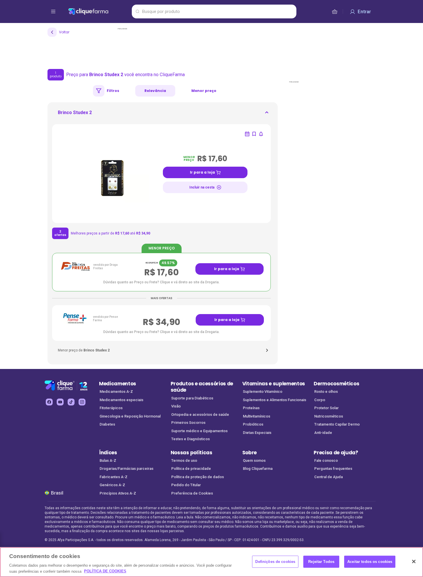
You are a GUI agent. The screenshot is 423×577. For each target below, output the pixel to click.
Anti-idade (323, 432)
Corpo (319, 400)
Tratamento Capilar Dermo (337, 424)
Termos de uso (184, 460)
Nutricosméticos (328, 416)
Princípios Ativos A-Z (118, 493)
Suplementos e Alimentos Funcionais (274, 400)
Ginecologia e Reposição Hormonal (130, 416)
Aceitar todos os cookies (369, 561)
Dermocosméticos (336, 383)
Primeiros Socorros (188, 422)
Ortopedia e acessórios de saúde (200, 414)
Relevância (155, 90)
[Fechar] (413, 561)
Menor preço (203, 90)
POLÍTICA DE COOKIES (105, 571)
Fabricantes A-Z (113, 477)
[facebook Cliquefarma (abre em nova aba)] (49, 402)
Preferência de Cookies (192, 493)
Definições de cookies (275, 561)
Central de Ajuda (328, 477)
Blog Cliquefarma (258, 468)
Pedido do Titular (186, 485)
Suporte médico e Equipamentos (199, 431)
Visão (176, 406)
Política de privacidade (191, 468)
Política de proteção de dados (197, 477)
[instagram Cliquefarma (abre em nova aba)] (82, 402)
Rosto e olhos (326, 391)
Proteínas (251, 408)
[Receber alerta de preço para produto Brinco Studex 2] (261, 134)
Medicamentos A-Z (116, 391)
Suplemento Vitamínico (262, 391)
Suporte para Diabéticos (192, 398)
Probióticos (253, 424)
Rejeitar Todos (321, 561)
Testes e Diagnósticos (190, 439)
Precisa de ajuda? (336, 452)
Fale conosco (326, 460)
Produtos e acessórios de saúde (202, 386)
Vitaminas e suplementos (273, 383)
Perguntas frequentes (333, 468)
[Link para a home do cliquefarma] (98, 11)
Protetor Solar (326, 408)
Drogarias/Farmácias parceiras (126, 468)
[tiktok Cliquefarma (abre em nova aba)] (71, 402)
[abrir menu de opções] (53, 11)
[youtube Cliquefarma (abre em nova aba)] (60, 402)
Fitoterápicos (111, 408)
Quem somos (254, 460)
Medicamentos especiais (121, 400)
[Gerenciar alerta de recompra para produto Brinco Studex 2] (247, 134)
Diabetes (107, 424)
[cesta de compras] (334, 11)
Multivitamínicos (256, 416)
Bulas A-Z (108, 460)
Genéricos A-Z (112, 485)
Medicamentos (117, 383)
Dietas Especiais (257, 432)
